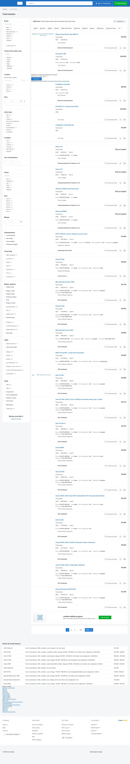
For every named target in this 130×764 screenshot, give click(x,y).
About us (5, 724)
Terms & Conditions (37, 724)
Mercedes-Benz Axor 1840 (64, 330)
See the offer (105, 617)
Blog (33, 736)
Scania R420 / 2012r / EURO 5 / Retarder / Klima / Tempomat (75, 542)
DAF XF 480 (7, 652)
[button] (120, 48)
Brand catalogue (36, 739)
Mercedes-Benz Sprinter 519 (12, 679)
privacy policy (53, 81)
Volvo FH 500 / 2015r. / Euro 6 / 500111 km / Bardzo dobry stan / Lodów (79, 399)
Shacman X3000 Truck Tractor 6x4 (67, 189)
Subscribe (36, 79)
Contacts (5, 730)
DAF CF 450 (60, 375)
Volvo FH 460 (7, 660)
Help (4, 727)
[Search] (28, 3)
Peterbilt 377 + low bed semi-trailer (67, 106)
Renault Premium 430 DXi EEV (66, 589)
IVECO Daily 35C (8, 668)
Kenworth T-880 (61, 54)
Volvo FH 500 (60, 259)
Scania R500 (60, 447)
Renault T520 (60, 306)
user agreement (64, 81)
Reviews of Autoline (37, 733)
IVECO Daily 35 (8, 648)
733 (81, 630)
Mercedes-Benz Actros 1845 (11, 676)
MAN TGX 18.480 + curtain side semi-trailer (70, 353)
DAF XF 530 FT (61, 423)
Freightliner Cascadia (63, 84)
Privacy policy (36, 727)
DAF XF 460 (59, 520)
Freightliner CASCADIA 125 (65, 125)
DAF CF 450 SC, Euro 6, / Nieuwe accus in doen (71, 234)
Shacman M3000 (61, 211)
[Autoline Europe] (9, 3)
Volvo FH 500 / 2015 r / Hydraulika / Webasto (70, 565)
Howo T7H (59, 146)
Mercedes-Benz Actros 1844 (65, 282)
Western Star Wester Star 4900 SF (67, 34)
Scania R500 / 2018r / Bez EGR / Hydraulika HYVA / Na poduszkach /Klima (80, 496)
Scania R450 (7, 664)
